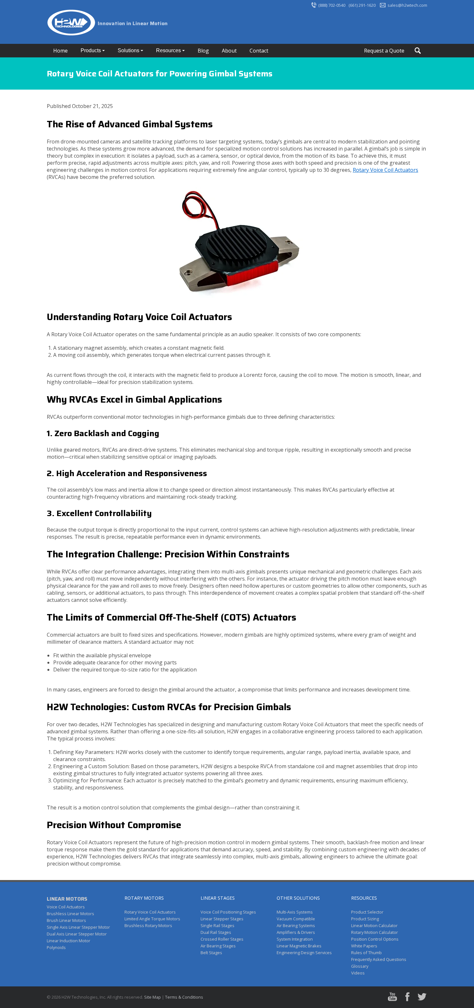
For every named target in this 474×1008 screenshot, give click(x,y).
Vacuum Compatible (296, 919)
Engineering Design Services (304, 952)
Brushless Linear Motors (70, 913)
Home (60, 50)
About (229, 50)
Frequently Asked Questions (378, 959)
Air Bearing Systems (296, 925)
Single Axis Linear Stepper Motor (78, 927)
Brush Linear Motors (66, 920)
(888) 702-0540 (331, 5)
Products (91, 50)
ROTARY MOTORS (144, 898)
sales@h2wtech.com (407, 5)
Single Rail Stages (217, 925)
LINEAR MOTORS (67, 899)
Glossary (359, 966)
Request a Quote (384, 50)
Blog (203, 50)
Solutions (129, 50)
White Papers (364, 946)
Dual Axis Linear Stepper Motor (77, 934)
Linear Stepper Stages (222, 919)
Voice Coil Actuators (66, 907)
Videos (358, 973)
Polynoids (56, 947)
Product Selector (367, 912)
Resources (169, 50)
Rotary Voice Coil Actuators (385, 169)
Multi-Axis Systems (295, 912)
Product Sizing (365, 919)
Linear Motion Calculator (374, 925)
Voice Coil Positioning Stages (228, 912)
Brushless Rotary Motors (148, 925)
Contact (259, 50)
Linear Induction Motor (68, 941)
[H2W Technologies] (72, 23)
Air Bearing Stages (218, 946)
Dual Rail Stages (216, 932)
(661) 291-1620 (362, 5)
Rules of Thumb (366, 952)
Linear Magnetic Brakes (299, 946)
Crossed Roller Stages (222, 939)
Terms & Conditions (184, 997)
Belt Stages (211, 952)
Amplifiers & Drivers (296, 932)
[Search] (418, 50)
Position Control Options (375, 939)
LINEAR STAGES (218, 898)
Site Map (152, 997)
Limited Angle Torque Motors (152, 919)
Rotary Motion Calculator (374, 932)
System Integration (295, 939)
